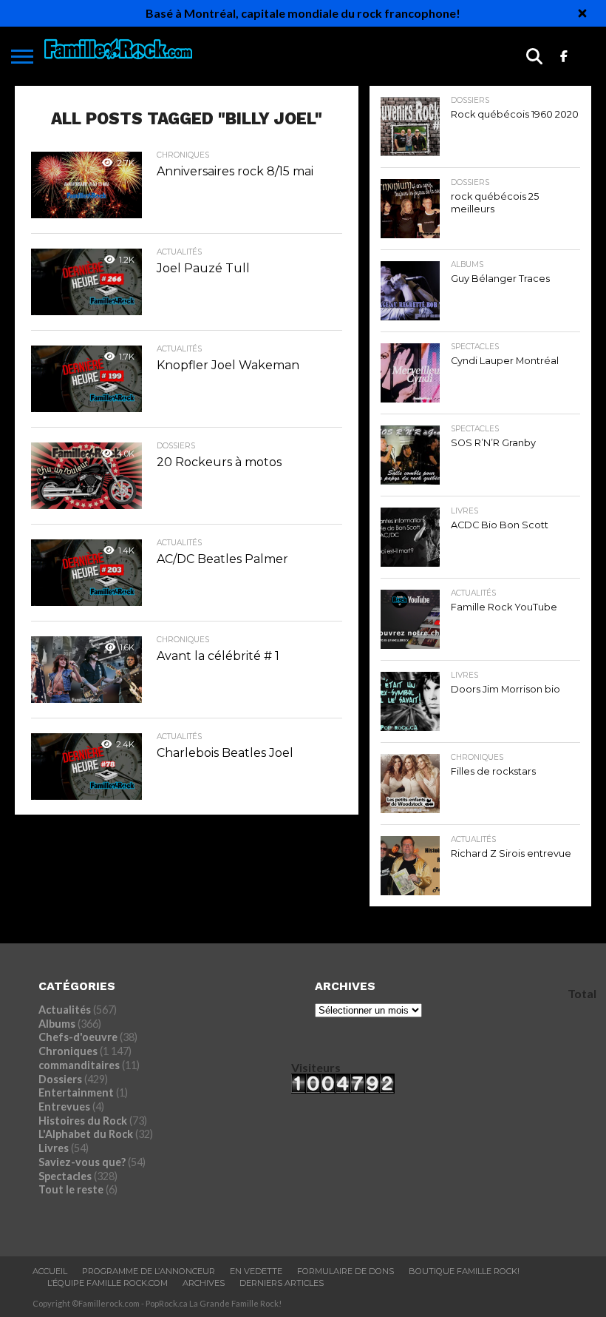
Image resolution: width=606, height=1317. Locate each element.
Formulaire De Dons (345, 1271)
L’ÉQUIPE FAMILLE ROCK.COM (107, 1283)
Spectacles (65, 1176)
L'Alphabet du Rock (85, 1134)
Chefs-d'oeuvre (78, 1037)
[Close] (582, 13)
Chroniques (68, 1051)
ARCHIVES (204, 1283)
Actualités (64, 1009)
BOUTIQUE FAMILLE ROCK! (464, 1271)
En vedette (256, 1271)
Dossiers (60, 1079)
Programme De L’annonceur (148, 1271)
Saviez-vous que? (82, 1162)
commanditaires (79, 1065)
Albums (56, 1023)
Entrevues (64, 1106)
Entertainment (76, 1092)
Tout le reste (70, 1189)
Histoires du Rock (82, 1120)
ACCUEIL (50, 1271)
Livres (53, 1148)
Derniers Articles (281, 1283)
